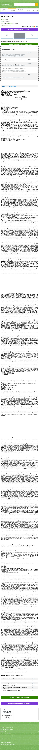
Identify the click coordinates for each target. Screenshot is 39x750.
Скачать (32, 678)
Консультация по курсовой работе (7, 735)
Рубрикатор (12, 10)
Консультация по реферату (5, 742)
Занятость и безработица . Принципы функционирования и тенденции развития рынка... (15, 688)
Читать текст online (19, 37)
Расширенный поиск (17, 6)
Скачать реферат (7, 37)
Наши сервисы (35, 10)
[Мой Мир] (36, 26)
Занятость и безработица (7, 680)
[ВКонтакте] (29, 26)
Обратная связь (3, 725)
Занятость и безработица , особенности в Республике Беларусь (14, 678)
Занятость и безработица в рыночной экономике (11, 690)
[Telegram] (33, 26)
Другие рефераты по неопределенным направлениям (18, 703)
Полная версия (3, 731)
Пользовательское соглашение (6, 727)
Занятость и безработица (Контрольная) (10, 683)
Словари (28, 10)
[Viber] (30, 26)
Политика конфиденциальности (6, 729)
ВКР (1, 740)
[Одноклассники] (34, 26)
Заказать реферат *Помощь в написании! (32, 37)
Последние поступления (20, 10)
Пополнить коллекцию (4, 10)
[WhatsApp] (32, 26)
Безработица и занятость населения (9, 685)
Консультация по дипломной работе (7, 738)
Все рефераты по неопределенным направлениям (18, 29)
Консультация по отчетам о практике (7, 744)
